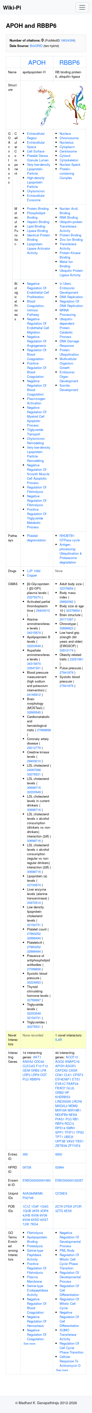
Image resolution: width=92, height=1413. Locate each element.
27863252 (34, 933)
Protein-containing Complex (67, 173)
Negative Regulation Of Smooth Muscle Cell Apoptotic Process (38, 474)
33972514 (34, 902)
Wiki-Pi (12, 7)
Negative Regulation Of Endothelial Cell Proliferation (38, 290)
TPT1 (59, 1136)
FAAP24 (72, 1083)
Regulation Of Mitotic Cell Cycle (69, 1303)
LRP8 (35, 1074)
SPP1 (59, 1132)
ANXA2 (28, 1061)
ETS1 (76, 1079)
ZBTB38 (61, 1145)
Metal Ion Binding (66, 263)
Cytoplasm (67, 146)
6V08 (43, 1215)
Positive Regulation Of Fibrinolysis (36, 1268)
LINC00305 (63, 1101)
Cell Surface (35, 151)
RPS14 (60, 1127)
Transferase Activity (68, 246)
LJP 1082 (33, 570)
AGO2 (59, 1061)
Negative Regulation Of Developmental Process (70, 1239)
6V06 (35, 1215)
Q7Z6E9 (61, 1193)
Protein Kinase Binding (70, 254)
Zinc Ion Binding (71, 239)
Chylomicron (36, 191)
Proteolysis (35, 1246)
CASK (73, 1070)
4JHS (26, 1215)
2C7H (59, 1206)
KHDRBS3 (62, 1096)
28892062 (66, 601)
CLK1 (68, 1074)
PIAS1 (60, 1119)
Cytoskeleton (69, 160)
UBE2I (68, 1136)
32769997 (34, 1000)
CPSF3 (78, 1074)
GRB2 (35, 1070)
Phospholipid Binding (36, 215)
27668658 (44, 730)
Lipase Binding (37, 230)
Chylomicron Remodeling (36, 440)
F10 (38, 1066)
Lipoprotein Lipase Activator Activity (38, 248)
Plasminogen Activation (36, 400)
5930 (58, 1154)
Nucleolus (67, 142)
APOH (37, 62)
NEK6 (73, 1114)
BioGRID (36, 45)
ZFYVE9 (74, 1145)
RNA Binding (69, 217)
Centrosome (68, 151)
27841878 (66, 672)
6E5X (68, 1210)
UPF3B (60, 1141)
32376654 (66, 588)
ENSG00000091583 (37, 1180)
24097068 (34, 769)
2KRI (35, 1210)
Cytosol (65, 155)
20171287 (66, 619)
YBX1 (79, 1141)
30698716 (34, 787)
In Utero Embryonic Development (69, 288)
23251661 (76, 659)
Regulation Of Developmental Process (70, 1277)
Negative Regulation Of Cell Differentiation (69, 1319)
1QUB (27, 1210)
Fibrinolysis (35, 1232)
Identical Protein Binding (38, 237)
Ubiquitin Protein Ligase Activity (71, 272)
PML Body (67, 1250)
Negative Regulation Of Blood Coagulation (36, 387)
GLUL (70, 1088)
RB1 (76, 1119)
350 (25, 1154)
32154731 (34, 924)
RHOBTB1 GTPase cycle (70, 537)
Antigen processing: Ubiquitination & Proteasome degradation (71, 553)
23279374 (34, 597)
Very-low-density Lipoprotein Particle (38, 169)
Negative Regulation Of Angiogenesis (36, 341)
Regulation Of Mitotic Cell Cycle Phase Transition (69, 1261)
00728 (27, 1167)
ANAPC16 (72, 1061)
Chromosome (69, 138)
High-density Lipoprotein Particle (36, 182)
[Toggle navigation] (82, 7)
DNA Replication (71, 296)
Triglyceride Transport (35, 431)
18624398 (67, 40)
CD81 (59, 1074)
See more (29, 1343)
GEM (26, 1070)
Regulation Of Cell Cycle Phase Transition (71, 1347)
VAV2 (70, 1141)
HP (67, 1092)
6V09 (26, 1219)
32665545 (34, 712)
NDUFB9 (61, 1114)
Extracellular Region (36, 135)
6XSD (35, 1219)
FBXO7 (60, 1088)
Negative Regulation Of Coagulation (36, 1334)
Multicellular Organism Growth (68, 363)
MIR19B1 (74, 1110)
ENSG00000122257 (69, 1180)
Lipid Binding (36, 226)
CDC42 (39, 1061)
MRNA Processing (68, 312)
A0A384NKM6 (33, 1193)
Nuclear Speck (70, 164)
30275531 (34, 774)
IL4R (58, 1039)
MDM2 (73, 1105)
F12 (45, 1066)
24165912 (34, 694)
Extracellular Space (36, 144)
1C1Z (26, 1206)
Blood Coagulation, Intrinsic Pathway (36, 308)
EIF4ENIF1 (63, 1079)
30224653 (34, 982)
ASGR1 (70, 1066)
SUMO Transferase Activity (68, 1334)
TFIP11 (70, 1132)
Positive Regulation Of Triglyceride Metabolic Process (36, 518)
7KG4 (34, 1224)
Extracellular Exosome (36, 197)
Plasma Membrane (34, 1279)
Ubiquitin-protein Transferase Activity (71, 226)
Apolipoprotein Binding (37, 1239)
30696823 (66, 628)
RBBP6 (69, 62)
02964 (59, 1167)
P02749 (28, 1197)
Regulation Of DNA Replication (71, 303)
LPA (43, 1070)
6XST (44, 1219)
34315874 (34, 632)
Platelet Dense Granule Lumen (38, 157)
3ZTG (59, 1210)
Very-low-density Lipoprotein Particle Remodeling (38, 454)
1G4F (35, 1206)
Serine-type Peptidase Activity (35, 1254)
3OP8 (44, 1210)
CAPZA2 (61, 1070)
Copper (32, 575)
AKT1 (37, 1057)
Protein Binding (38, 208)
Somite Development (69, 387)
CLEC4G (29, 1066)
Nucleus (65, 133)
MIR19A (61, 1110)
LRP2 (26, 1074)
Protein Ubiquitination (69, 352)
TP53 (80, 1132)
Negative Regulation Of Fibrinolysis (36, 500)
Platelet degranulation (36, 537)
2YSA (68, 1206)
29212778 (34, 747)
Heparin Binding (38, 221)
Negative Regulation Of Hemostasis (36, 1321)
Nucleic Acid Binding (69, 210)
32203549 (34, 645)
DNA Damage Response (69, 343)
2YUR (77, 1206)
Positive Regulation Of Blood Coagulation (36, 370)
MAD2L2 (61, 1105)
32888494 (34, 938)
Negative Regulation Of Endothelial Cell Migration (38, 325)
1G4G (44, 1206)
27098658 (34, 969)
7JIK (26, 1224)
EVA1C (60, 1083)
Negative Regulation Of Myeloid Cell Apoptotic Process (36, 416)
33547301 (34, 668)
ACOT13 (72, 1057)
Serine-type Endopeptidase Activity (37, 1290)
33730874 (34, 884)
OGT (43, 1074)
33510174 (66, 650)
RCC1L (70, 1123)
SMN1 (70, 1127)
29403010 (43, 610)
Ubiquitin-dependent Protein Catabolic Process (67, 328)
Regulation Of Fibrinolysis (36, 489)
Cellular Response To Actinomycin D (70, 1361)
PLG (26, 1079)
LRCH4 (77, 1101)
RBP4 (59, 1123)
